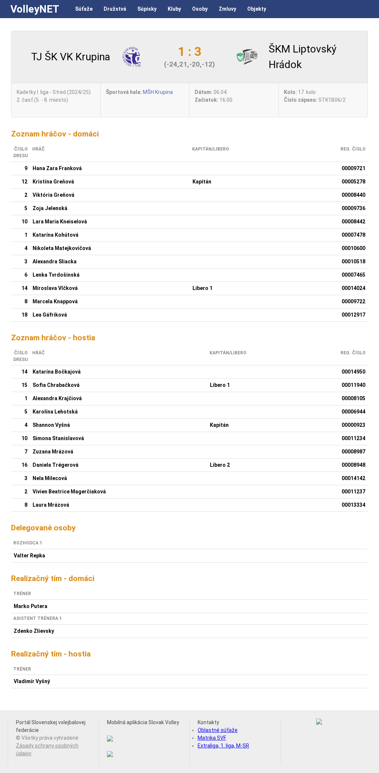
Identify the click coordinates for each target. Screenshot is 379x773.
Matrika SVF (212, 738)
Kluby (174, 9)
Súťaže (84, 9)
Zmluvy (227, 9)
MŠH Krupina (158, 92)
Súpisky (147, 9)
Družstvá (115, 9)
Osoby (200, 9)
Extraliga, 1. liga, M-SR (223, 746)
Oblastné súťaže (218, 730)
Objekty (256, 9)
